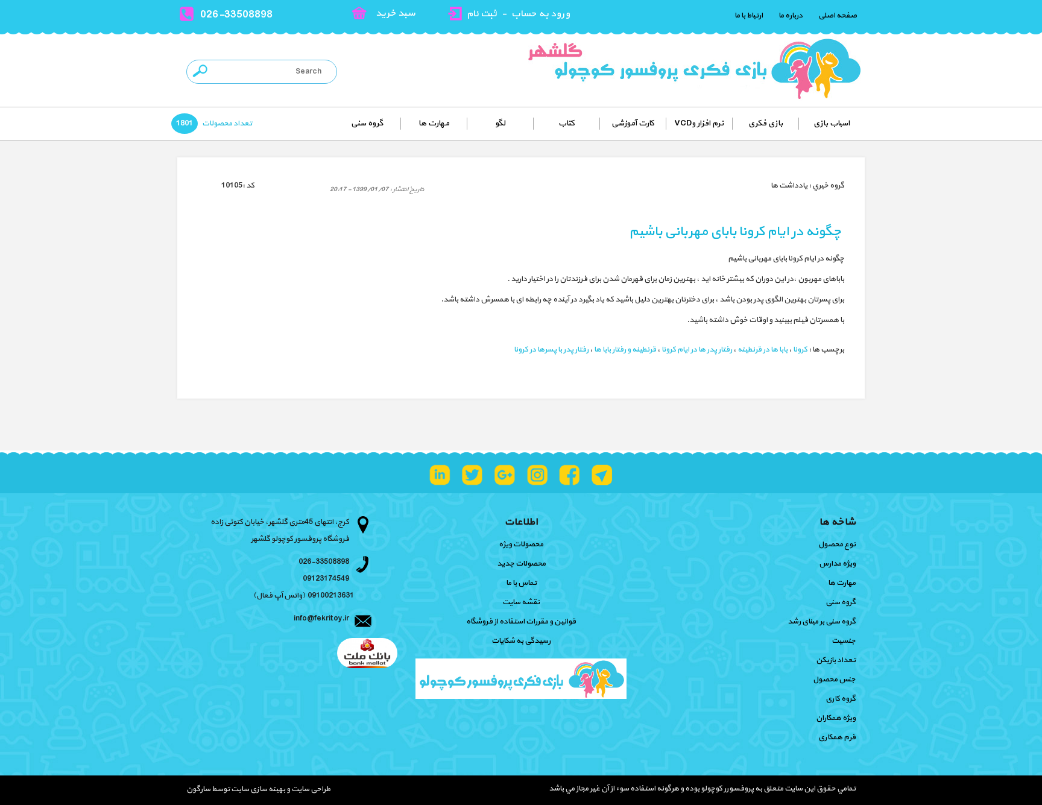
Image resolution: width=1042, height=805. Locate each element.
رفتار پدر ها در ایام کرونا (697, 350)
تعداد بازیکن (836, 660)
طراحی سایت (310, 789)
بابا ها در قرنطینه (762, 350)
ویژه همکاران (836, 718)
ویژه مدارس (837, 564)
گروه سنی (367, 123)
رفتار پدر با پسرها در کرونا (551, 350)
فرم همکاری (837, 737)
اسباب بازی (831, 123)
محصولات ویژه (521, 544)
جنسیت (844, 641)
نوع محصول (837, 544)
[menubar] (552, 123)
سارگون (199, 789)
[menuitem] (831, 123)
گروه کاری (841, 699)
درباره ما (790, 16)
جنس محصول (834, 680)
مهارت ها (433, 123)
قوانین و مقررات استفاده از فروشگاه (521, 622)
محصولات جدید (521, 564)
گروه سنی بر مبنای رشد (822, 622)
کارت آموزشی (632, 123)
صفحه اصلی (837, 16)
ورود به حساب (540, 14)
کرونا (800, 350)
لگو (500, 123)
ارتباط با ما (748, 16)
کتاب (566, 123)
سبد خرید (395, 13)
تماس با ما (521, 583)
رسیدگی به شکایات (521, 641)
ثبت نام (482, 14)
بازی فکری (765, 123)
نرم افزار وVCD (699, 123)
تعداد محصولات (226, 124)
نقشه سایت (521, 602)
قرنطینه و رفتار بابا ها (625, 350)
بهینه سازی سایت (258, 789)
